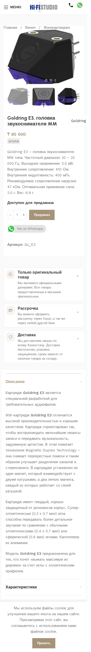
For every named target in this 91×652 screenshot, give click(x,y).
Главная (10, 27)
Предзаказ (42, 215)
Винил (30, 27)
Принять (43, 643)
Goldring (78, 121)
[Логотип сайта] (43, 7)
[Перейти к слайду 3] (51, 80)
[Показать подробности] (78, 276)
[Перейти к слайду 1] (41, 80)
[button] (12, 57)
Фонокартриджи (57, 27)
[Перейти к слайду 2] (46, 80)
